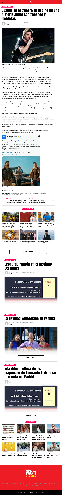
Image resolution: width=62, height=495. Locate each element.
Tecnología (35, 485)
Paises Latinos (5, 483)
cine (30, 193)
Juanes (19, 194)
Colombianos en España (9, 194)
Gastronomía (43, 483)
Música (58, 483)
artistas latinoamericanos (19, 193)
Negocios (22, 483)
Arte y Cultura (14, 483)
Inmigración (52, 483)
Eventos (29, 483)
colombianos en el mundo (40, 193)
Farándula (35, 483)
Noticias (28, 485)
